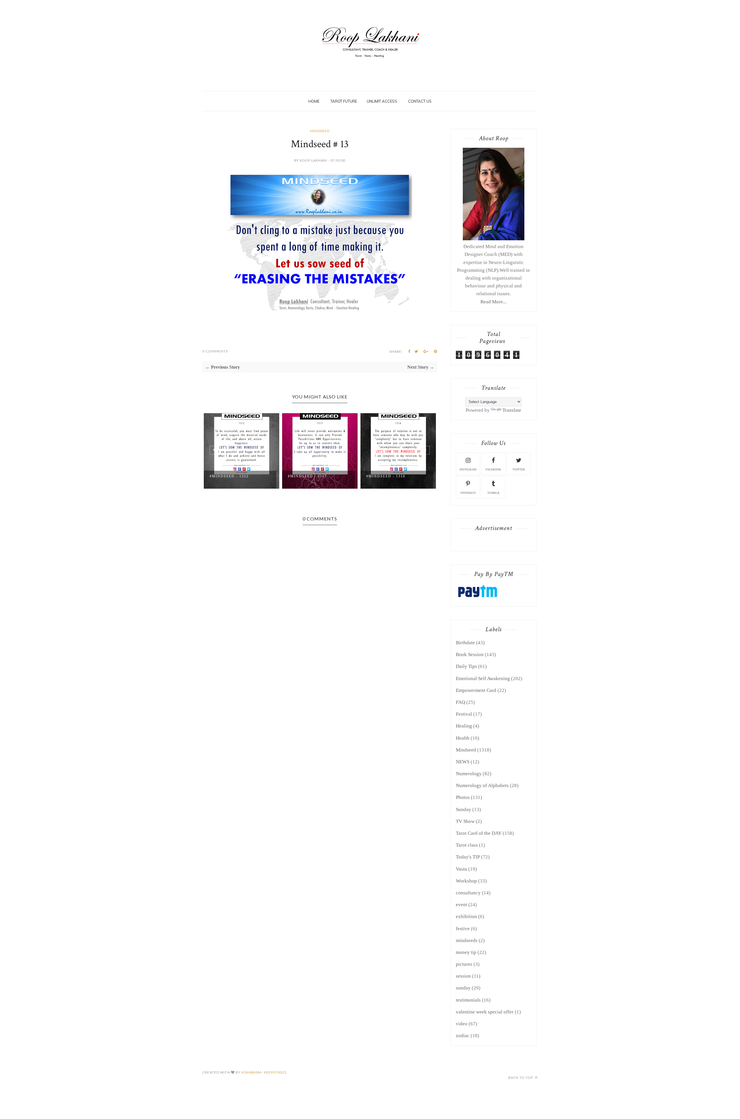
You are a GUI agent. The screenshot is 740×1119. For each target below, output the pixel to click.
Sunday (463, 809)
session (463, 976)
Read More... (493, 301)
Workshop (466, 881)
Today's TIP (468, 857)
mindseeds (467, 940)
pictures (464, 964)
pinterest (468, 492)
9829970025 (275, 1072)
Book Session (470, 654)
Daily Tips (466, 666)
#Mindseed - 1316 (385, 476)
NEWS (462, 762)
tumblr (493, 492)
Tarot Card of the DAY (479, 833)
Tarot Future (343, 101)
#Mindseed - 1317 (307, 476)
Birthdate (465, 642)
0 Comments (215, 351)
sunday (463, 988)
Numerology (469, 773)
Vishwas (249, 1072)
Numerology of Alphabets (482, 785)
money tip (466, 952)
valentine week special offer (485, 1012)
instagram (468, 469)
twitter (519, 469)
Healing (464, 726)
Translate (511, 410)
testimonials (468, 1000)
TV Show (465, 821)
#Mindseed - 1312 (229, 476)
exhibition (466, 916)
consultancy (468, 892)
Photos (463, 797)
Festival (464, 714)
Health (462, 738)
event (461, 904)
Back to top (521, 1077)
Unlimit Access (382, 101)
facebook (493, 469)
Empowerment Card (476, 690)
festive (463, 928)
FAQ (460, 702)
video (461, 1023)
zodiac (462, 1035)
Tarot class (467, 845)
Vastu (461, 869)
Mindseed (320, 131)
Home (313, 101)
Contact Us (420, 101)
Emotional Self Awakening (483, 678)
